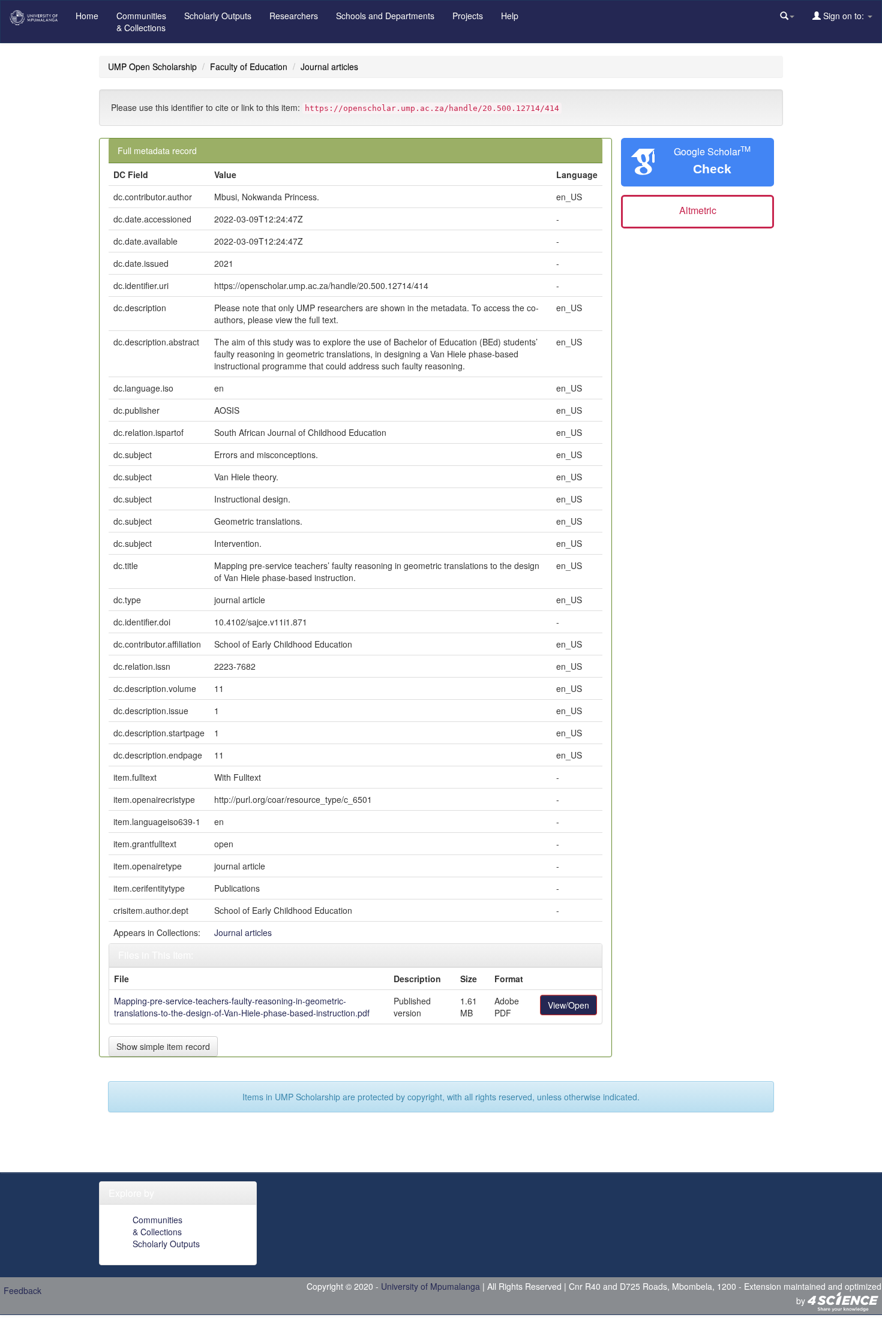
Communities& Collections (141, 22)
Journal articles (329, 67)
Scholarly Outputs (217, 16)
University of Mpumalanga (430, 1286)
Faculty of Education (248, 67)
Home (87, 16)
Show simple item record (163, 1046)
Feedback (22, 1290)
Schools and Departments (385, 16)
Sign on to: (843, 16)
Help (509, 16)
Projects (467, 16)
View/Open (568, 1005)
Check (712, 169)
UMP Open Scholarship (152, 67)
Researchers (293, 16)
